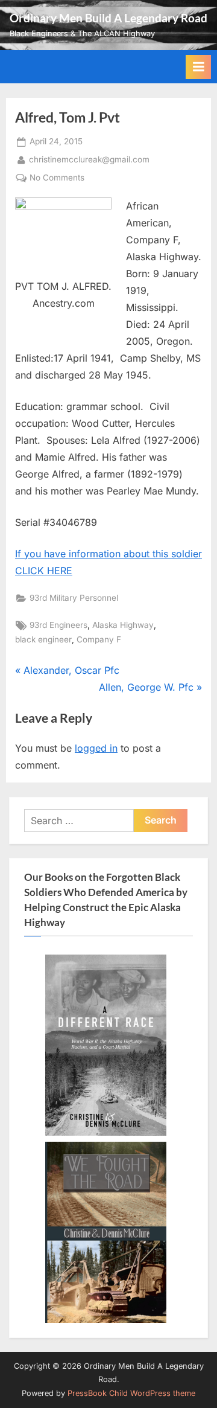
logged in (96, 748)
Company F (99, 639)
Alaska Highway (123, 625)
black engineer (43, 639)
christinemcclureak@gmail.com (89, 159)
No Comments (57, 178)
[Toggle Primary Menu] (198, 67)
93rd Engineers (58, 625)
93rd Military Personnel (74, 598)
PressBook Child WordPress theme (131, 1393)
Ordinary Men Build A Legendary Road (108, 18)
